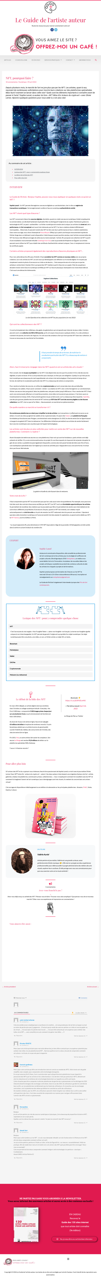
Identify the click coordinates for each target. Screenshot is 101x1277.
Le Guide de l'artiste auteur (50, 20)
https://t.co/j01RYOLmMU (75, 700)
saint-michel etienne (27, 1020)
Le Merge (17, 740)
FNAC (85, 787)
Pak (17, 737)
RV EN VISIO (36, 60)
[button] (96, 60)
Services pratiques (52, 60)
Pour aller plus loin (20, 178)
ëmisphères (71, 558)
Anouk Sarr (24, 1130)
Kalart (68, 416)
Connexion (83, 998)
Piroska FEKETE (25, 1043)
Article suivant (93, 987)
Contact (69, 60)
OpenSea (86, 397)
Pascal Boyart (45, 232)
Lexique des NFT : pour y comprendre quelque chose (32, 172)
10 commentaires (11, 82)
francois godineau (26, 1064)
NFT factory (15, 517)
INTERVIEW (18, 169)
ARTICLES (7, 60)
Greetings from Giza (44, 240)
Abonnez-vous (85, 60)
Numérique (22, 82)
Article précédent (9, 987)
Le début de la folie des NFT (23, 175)
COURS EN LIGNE (21, 60)
